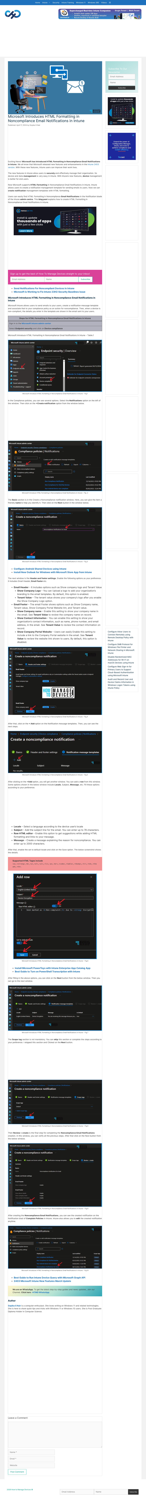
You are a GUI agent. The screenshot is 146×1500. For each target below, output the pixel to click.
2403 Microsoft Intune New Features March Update (42, 1281)
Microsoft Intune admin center (36, 323)
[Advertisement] (73, 41)
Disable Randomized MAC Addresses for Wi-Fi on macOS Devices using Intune (121, 660)
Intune (44, 2)
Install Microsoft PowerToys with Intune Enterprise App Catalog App (52, 968)
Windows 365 (93, 2)
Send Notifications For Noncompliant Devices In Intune (44, 288)
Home (37, 2)
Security (56, 2)
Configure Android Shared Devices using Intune (40, 568)
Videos (104, 2)
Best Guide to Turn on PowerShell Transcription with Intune (47, 971)
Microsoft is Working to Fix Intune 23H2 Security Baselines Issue (49, 291)
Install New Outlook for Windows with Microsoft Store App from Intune (53, 572)
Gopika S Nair (14, 1306)
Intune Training (68, 2)
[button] (110, 2)
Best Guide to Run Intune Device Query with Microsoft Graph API (49, 1277)
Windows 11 (81, 2)
